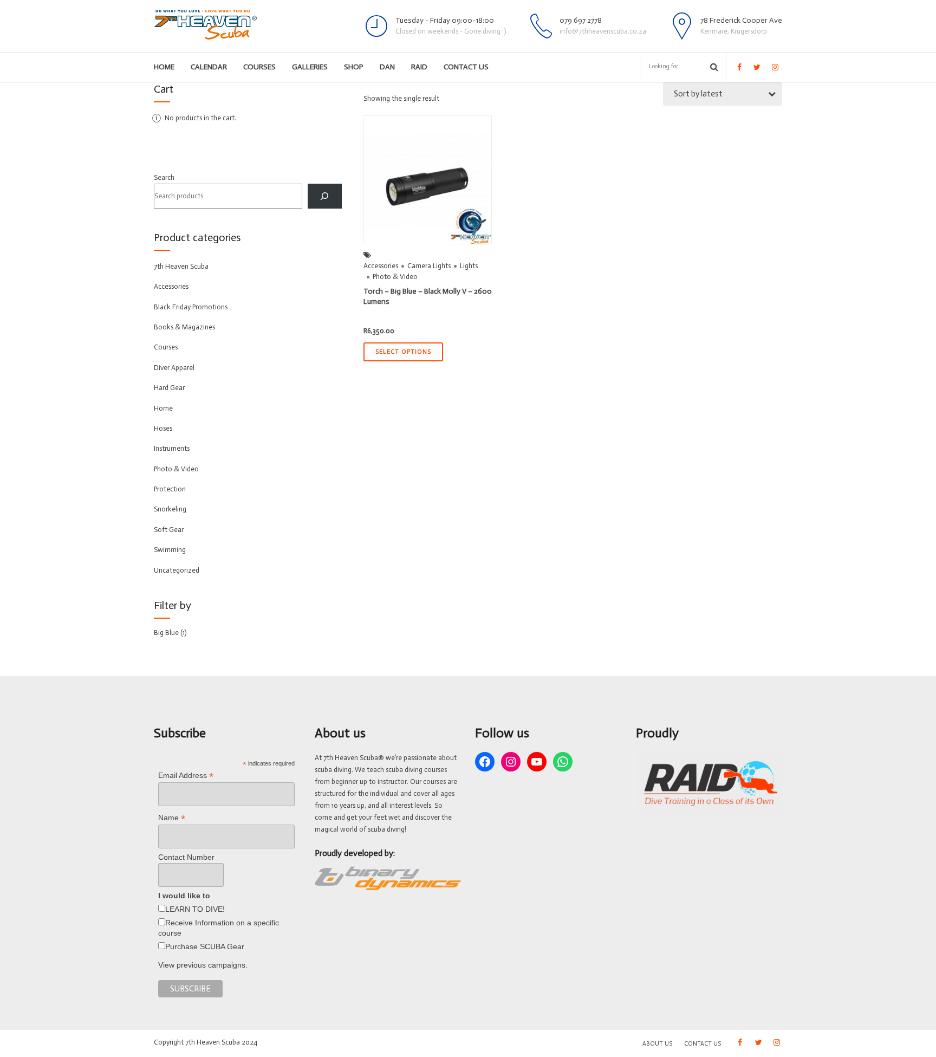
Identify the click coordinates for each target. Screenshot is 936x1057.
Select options (403, 351)
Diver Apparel (174, 368)
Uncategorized (176, 570)
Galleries (310, 67)
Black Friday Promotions (190, 307)
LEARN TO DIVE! (195, 909)
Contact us (466, 67)
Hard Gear (169, 388)
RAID (419, 67)
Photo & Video (395, 277)
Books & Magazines (184, 327)
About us (657, 1043)
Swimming (170, 550)
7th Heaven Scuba (181, 266)
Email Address (185, 775)
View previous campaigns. (203, 965)
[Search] (325, 196)
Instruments (172, 448)
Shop (353, 67)
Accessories (380, 266)
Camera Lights (429, 266)
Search (164, 177)
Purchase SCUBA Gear (204, 946)
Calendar (209, 67)
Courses (259, 67)
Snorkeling (170, 509)
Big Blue (166, 632)
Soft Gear (169, 530)
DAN (387, 67)
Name (171, 818)
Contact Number (186, 857)
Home (164, 67)
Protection (170, 489)
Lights (469, 266)
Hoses (163, 428)
